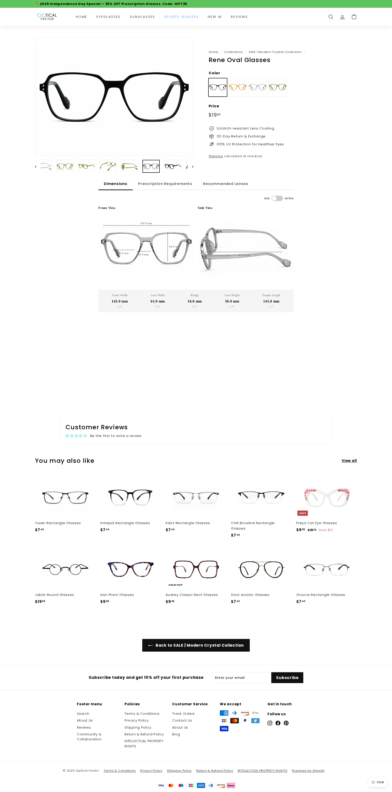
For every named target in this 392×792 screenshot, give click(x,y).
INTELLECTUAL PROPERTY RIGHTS (144, 743)
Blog (176, 734)
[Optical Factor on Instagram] (269, 722)
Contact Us (182, 720)
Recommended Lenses (225, 183)
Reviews (239, 16)
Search (83, 713)
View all (349, 460)
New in (215, 16)
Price (214, 105)
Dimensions (115, 183)
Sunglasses (142, 16)
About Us (85, 720)
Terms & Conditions (142, 713)
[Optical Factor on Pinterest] (286, 722)
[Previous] (38, 166)
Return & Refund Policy (144, 734)
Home (81, 16)
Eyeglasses (108, 16)
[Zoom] (114, 97)
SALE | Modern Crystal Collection (275, 52)
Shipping (216, 156)
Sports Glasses (181, 16)
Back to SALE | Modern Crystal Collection (199, 645)
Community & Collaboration (89, 737)
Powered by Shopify (308, 770)
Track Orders (183, 713)
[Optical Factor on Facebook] (278, 722)
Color (214, 73)
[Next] (191, 166)
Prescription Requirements (165, 183)
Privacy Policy (137, 720)
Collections (233, 52)
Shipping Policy (138, 727)
